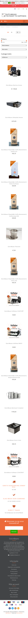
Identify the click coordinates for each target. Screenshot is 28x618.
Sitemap (14, 580)
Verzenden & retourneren (14, 575)
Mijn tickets (14, 592)
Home (2, 26)
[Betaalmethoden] (4, 602)
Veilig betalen (14, 573)
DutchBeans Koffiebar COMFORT (14, 311)
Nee (13, 2)
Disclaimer (14, 569)
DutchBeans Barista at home (14, 85)
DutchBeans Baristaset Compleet (14, 408)
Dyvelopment (19, 613)
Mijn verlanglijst (14, 594)
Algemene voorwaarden (14, 567)
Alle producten (14, 596)
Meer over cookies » (20, 2)
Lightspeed (8, 613)
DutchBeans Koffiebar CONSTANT (14, 472)
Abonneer (14, 531)
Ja (9, 2)
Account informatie (14, 588)
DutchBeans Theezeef (14, 246)
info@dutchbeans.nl (14, 555)
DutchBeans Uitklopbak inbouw (14, 117)
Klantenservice (14, 577)
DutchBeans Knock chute (14, 440)
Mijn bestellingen (14, 590)
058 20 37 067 (14, 553)
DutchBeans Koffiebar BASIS (14, 343)
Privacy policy (14, 571)
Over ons (14, 565)
